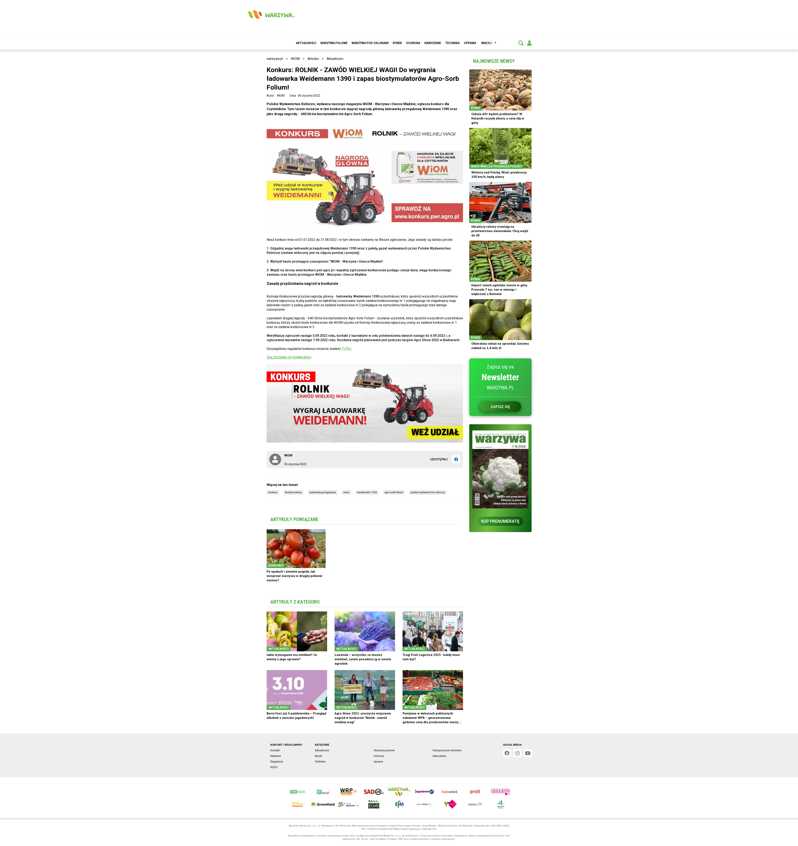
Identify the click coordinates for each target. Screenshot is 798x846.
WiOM (295, 59)
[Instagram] (517, 753)
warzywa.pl (275, 59)
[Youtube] (528, 753)
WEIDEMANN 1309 (367, 492)
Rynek (397, 43)
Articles (313, 59)
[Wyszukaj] (520, 43)
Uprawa (470, 43)
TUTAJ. (347, 349)
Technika (452, 43)
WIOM (346, 492)
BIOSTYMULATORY (293, 492)
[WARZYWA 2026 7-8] (500, 469)
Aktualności (306, 43)
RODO (274, 767)
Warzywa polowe (333, 43)
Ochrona (413, 43)
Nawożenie (432, 43)
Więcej (486, 43)
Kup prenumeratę (500, 521)
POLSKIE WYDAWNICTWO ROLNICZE (428, 492)
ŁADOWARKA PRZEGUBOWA (322, 492)
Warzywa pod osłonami (370, 43)
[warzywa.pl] (271, 14)
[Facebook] (456, 459)
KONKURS (272, 492)
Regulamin (276, 761)
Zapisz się (500, 407)
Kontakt (275, 750)
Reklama (275, 755)
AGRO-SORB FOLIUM (393, 492)
